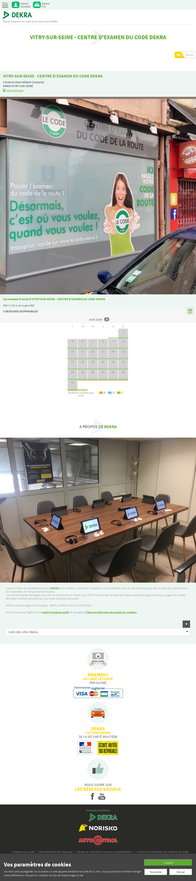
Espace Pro (46, 5)
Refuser (181, 872)
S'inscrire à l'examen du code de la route (163, 852)
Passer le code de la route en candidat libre (104, 852)
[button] (98, 624)
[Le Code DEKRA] (17, 15)
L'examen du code (23, 852)
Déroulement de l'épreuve (56, 852)
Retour (190, 55)
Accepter (168, 862)
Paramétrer (156, 872)
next (106, 319)
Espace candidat (25, 5)
